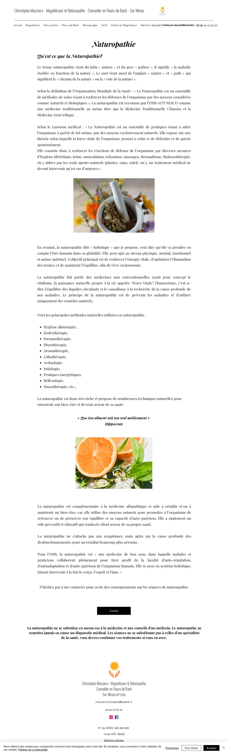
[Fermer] (224, 748)
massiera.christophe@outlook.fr (177, 25)
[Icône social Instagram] (111, 717)
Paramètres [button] (172, 748)
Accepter (211, 748)
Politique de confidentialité (33, 749)
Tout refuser (191, 748)
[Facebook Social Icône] (116, 717)
